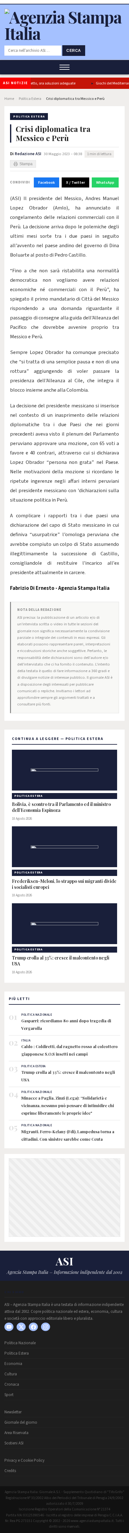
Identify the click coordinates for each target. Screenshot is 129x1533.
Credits (10, 1471)
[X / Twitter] (21, 1327)
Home (9, 98)
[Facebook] (33, 1327)
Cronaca (11, 1384)
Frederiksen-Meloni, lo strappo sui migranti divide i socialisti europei (64, 884)
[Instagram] (45, 1327)
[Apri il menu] (64, 67)
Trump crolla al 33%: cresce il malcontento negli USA (60, 961)
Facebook (46, 182)
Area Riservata (16, 1433)
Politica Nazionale (20, 1343)
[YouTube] (8, 1327)
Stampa (26, 164)
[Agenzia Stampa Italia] (64, 33)
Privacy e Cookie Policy (24, 1460)
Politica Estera (30, 98)
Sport (8, 1395)
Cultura (10, 1374)
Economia (13, 1364)
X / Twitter (75, 182)
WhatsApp (105, 182)
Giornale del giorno (20, 1422)
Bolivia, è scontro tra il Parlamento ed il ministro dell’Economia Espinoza (61, 807)
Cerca (73, 50)
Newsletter (13, 1412)
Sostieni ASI (13, 1443)
